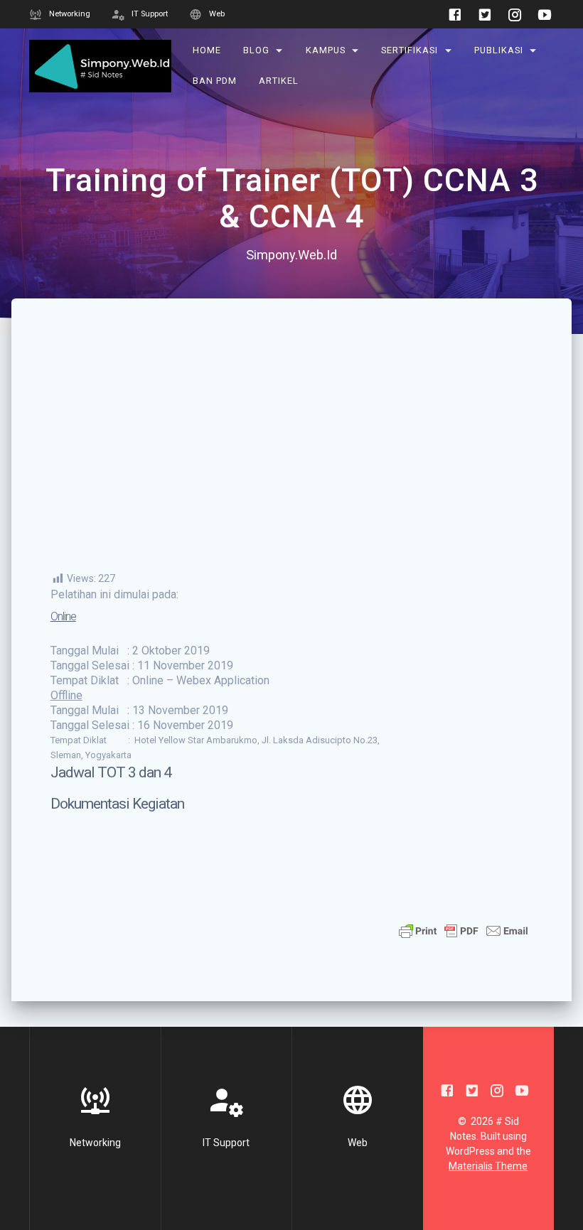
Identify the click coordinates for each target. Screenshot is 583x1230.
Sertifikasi (410, 50)
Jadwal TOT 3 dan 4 (110, 772)
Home (207, 50)
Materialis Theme (488, 1166)
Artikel (279, 80)
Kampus (326, 50)
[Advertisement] (292, 464)
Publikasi (498, 50)
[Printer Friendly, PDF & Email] (464, 929)
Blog (256, 50)
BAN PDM (215, 80)
